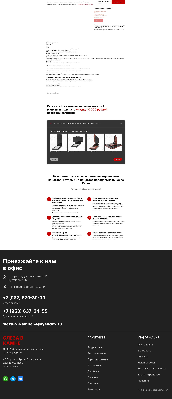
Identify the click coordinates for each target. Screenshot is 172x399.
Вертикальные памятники (100, 11)
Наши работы (78, 2)
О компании (63, 2)
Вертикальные (96, 353)
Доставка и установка (152, 368)
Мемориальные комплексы (100, 15)
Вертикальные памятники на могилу (67, 4)
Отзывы (70, 2)
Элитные (96, 12)
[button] (118, 2)
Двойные (93, 371)
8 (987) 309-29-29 (104, 1)
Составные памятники (99, 17)
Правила (143, 380)
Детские (92, 377)
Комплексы (94, 365)
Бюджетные (94, 347)
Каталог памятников (52, 2)
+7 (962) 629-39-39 (24, 297)
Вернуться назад (51, 4)
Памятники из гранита (99, 14)
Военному (93, 389)
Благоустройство (149, 374)
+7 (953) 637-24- (22, 311)
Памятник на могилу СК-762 (85, 4)
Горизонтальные (97, 359)
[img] (5, 378)
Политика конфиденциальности (153, 390)
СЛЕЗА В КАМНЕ (13, 340)
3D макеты (86, 2)
